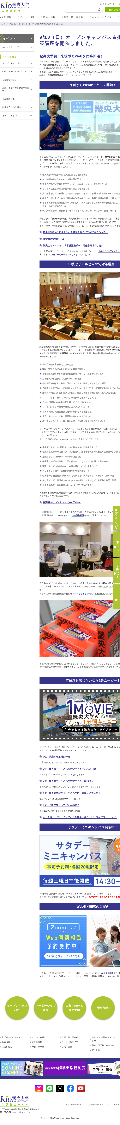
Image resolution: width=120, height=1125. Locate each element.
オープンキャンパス (11, 63)
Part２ (87, 786)
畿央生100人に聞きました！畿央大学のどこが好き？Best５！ (75, 232)
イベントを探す (39, 1037)
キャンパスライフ (102, 17)
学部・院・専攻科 (74, 17)
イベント (9, 38)
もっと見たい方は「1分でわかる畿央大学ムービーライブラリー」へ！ (80, 817)
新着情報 (6, 1042)
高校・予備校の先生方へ (103, 1045)
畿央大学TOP (109, 4)
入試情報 (7, 17)
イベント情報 (27, 17)
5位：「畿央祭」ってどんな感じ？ (61, 805)
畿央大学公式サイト (74, 1105)
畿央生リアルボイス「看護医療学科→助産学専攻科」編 (72, 245)
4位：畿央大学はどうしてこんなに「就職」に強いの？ (72, 793)
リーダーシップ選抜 (45, 1008)
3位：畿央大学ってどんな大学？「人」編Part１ (68, 781)
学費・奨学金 (38, 1047)
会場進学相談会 (9, 80)
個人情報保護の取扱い (96, 1105)
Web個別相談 (107, 973)
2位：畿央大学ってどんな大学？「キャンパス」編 (69, 769)
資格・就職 (67, 1047)
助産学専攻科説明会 (11, 107)
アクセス (96, 1050)
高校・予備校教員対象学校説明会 (15, 89)
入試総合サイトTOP (11, 1037)
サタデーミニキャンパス (81, 594)
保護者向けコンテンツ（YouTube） (62, 502)
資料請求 (103, 1007)
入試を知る (7, 1047)
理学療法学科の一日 (53, 239)
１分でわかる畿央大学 (74, 1008)
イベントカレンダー (11, 47)
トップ (2, 24)
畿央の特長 (49, 17)
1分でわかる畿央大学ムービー (103, 1039)
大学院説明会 (8, 99)
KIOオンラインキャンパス (14, 71)
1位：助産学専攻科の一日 (56, 756)
